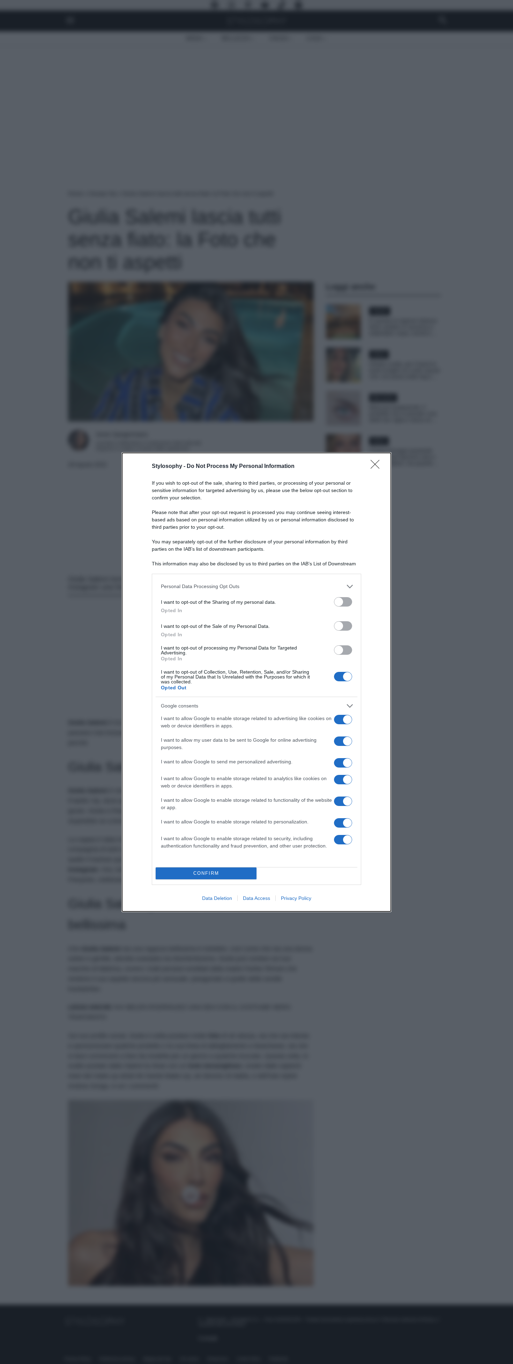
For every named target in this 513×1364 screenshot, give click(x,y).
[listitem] (256, 586)
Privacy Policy (296, 898)
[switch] (343, 602)
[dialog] (256, 682)
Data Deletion (217, 898)
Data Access (256, 898)
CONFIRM (206, 873)
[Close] (377, 466)
